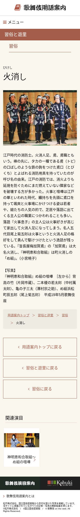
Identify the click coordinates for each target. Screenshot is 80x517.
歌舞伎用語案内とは (20, 496)
